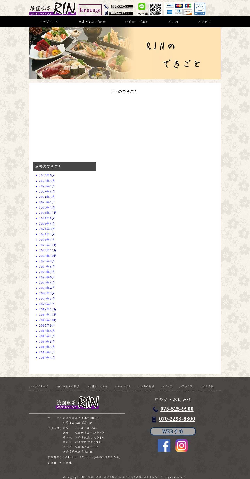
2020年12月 (48, 245)
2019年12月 (48, 309)
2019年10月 (48, 320)
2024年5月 (47, 197)
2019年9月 (47, 325)
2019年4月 (47, 352)
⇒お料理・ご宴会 (97, 386)
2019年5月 (47, 347)
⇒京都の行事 (146, 386)
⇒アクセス (186, 386)
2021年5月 (47, 223)
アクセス (204, 21)
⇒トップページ (38, 386)
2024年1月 (47, 202)
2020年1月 (47, 304)
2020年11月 (48, 250)
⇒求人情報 (206, 386)
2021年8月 (47, 218)
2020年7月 (47, 272)
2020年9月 (47, 261)
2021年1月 (47, 239)
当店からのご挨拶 (92, 21)
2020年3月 (47, 293)
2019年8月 (47, 331)
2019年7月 (47, 336)
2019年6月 (47, 341)
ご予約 (173, 21)
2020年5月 (47, 282)
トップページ (49, 21)
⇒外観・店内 (123, 386)
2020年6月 (47, 277)
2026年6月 (47, 175)
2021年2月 (47, 234)
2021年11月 (48, 213)
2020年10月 (48, 256)
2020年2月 (47, 298)
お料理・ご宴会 (137, 21)
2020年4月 (47, 288)
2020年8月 (47, 266)
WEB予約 (173, 431)
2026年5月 (47, 181)
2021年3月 (47, 229)
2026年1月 (47, 186)
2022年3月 (47, 207)
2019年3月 (47, 357)
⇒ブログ (167, 386)
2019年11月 (48, 314)
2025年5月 (47, 191)
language (90, 10)
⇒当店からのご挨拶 (67, 386)
